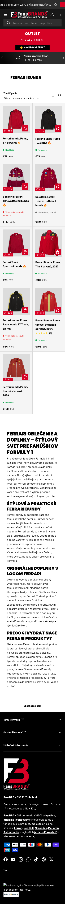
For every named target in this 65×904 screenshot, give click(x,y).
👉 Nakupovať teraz (32, 47)
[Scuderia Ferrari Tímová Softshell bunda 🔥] (48, 177)
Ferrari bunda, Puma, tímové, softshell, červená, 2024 (47, 324)
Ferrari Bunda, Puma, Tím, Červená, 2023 (48, 264)
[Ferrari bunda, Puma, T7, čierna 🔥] (48, 119)
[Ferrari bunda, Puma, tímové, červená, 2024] (16, 367)
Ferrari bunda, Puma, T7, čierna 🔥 (47, 140)
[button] (59, 14)
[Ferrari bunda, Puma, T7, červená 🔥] (16, 119)
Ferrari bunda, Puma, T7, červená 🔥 (15, 140)
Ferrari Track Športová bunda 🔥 (14, 264)
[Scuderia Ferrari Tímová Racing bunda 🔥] (16, 177)
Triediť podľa (10, 93)
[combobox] (32, 22)
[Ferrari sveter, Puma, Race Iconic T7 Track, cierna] (16, 301)
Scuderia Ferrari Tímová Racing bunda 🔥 (16, 200)
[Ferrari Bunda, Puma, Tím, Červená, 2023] (48, 243)
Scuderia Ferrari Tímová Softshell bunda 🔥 (45, 201)
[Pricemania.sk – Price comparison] (11, 893)
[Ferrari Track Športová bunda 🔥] (16, 242)
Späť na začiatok (32, 705)
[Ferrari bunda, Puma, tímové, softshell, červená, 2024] (48, 301)
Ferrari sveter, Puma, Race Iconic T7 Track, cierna (16, 324)
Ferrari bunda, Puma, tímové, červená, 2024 (15, 391)
